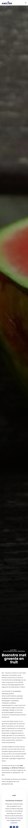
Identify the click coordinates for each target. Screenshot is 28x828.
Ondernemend (21, 651)
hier (13, 710)
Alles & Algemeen (7, 651)
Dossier (15, 651)
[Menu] (25, 2)
